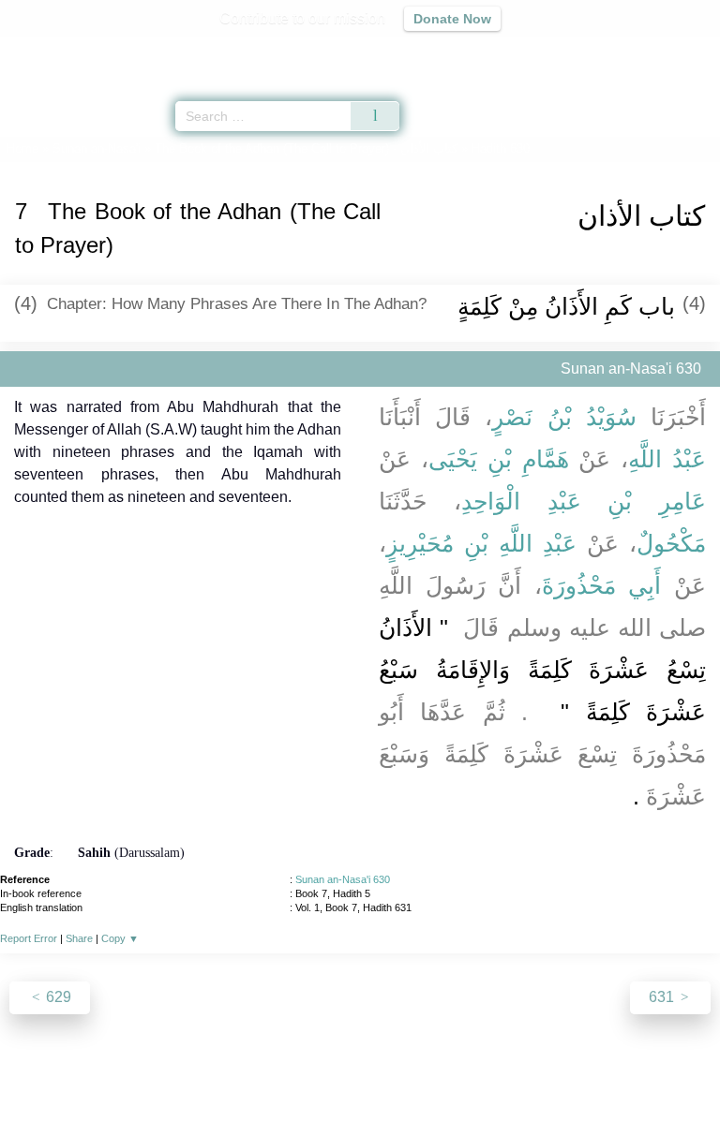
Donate (517, 1081)
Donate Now (452, 18)
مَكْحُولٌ (671, 543)
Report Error (28, 938)
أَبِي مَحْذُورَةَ (602, 585)
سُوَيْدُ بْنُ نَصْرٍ (564, 417)
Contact (456, 1081)
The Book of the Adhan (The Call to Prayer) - (306, 148)
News (248, 1081)
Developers (380, 1081)
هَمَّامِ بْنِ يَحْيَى (498, 459)
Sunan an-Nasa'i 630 (342, 879)
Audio (665, 52)
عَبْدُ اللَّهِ (667, 459)
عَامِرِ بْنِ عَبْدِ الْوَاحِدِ (583, 501)
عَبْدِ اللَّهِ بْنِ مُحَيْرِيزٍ (481, 543)
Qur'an (443, 52)
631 (663, 997)
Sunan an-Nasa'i (96, 148)
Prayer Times (589, 52)
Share (79, 938)
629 (56, 997)
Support (304, 1081)
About (198, 1081)
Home (22, 148)
